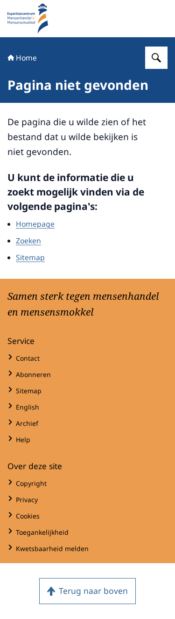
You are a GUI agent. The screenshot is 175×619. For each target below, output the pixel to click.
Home (26, 58)
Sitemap (30, 257)
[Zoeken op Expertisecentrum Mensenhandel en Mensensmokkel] (156, 58)
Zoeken (28, 240)
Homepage (35, 224)
